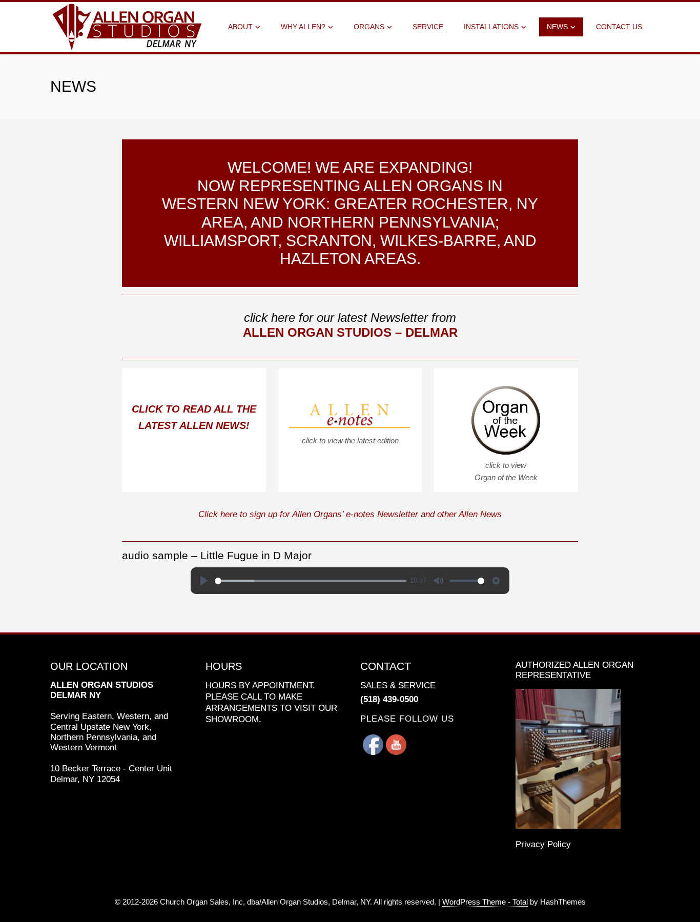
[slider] (310, 581)
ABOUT (240, 27)
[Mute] (438, 580)
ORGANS (369, 27)
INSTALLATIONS (491, 27)
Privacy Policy (543, 844)
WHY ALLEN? (303, 27)
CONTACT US (619, 27)
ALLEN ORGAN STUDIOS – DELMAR (350, 332)
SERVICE (428, 27)
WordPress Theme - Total (485, 901)
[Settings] (496, 580)
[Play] (204, 580)
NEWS (557, 27)
